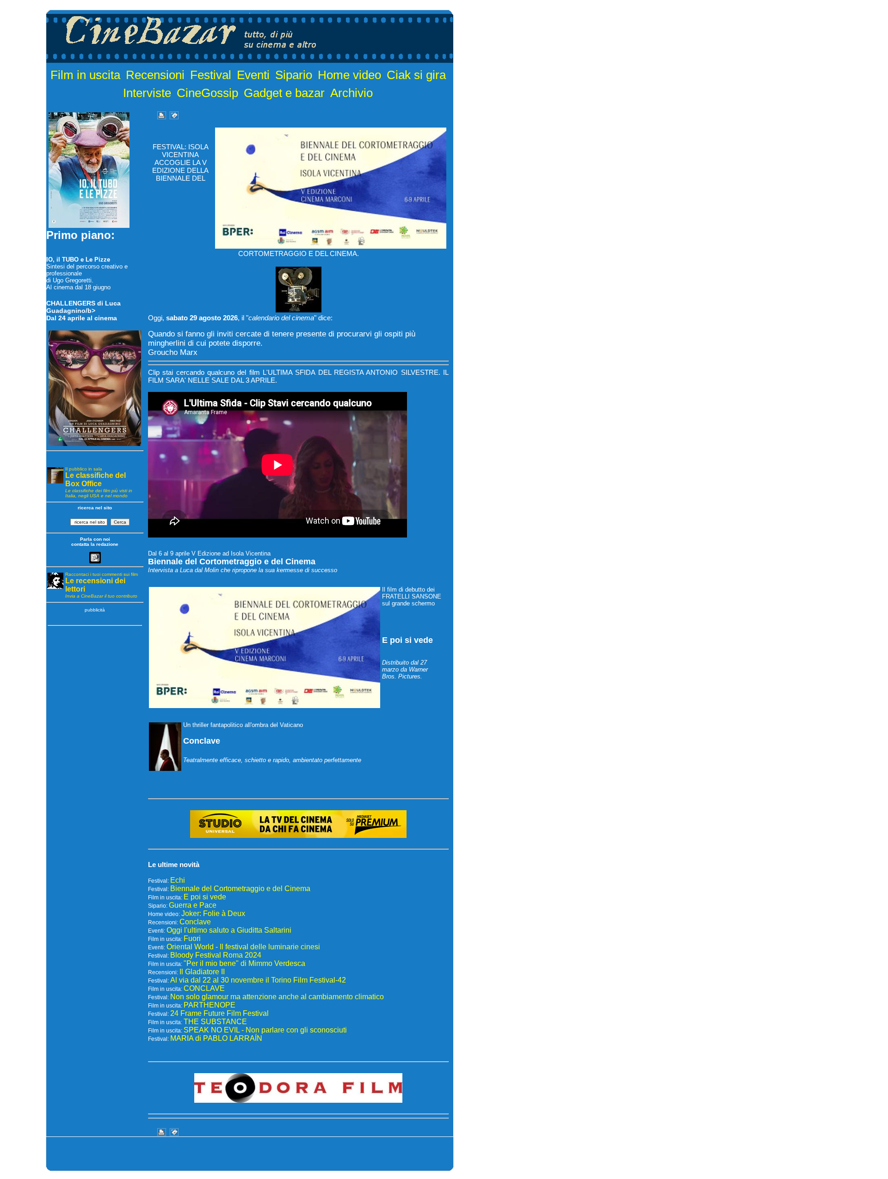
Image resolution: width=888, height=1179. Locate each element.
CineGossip (207, 93)
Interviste (147, 93)
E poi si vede (205, 897)
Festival (210, 75)
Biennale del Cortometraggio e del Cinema (240, 888)
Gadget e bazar (284, 93)
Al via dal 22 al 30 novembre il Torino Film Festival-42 (258, 980)
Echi (177, 880)
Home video (349, 75)
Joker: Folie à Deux (213, 913)
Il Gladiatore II (202, 972)
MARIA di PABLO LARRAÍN (216, 1038)
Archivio (351, 93)
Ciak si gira (416, 75)
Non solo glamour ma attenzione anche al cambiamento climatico (277, 997)
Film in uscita (85, 75)
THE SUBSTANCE (215, 1022)
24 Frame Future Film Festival (219, 1013)
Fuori (192, 938)
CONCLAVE (204, 988)
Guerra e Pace (192, 905)
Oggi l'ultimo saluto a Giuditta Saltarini (228, 930)
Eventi (253, 75)
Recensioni (155, 75)
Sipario (293, 75)
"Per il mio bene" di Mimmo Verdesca (244, 963)
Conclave (195, 922)
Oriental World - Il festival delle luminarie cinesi (243, 947)
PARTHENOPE (209, 1005)
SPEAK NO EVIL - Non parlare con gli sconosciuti (265, 1030)
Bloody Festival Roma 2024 (215, 955)
